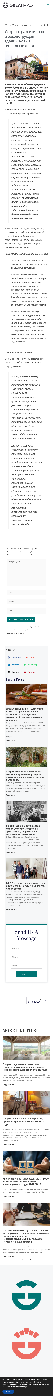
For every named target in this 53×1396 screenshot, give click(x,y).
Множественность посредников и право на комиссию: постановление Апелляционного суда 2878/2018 (26, 1181)
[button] (14, 658)
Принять (8, 1392)
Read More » (11, 741)
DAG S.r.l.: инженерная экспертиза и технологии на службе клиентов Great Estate (25, 885)
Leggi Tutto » (8, 1084)
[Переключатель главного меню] (47, 5)
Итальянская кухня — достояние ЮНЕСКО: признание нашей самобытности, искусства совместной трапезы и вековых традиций (24, 714)
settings (23, 1387)
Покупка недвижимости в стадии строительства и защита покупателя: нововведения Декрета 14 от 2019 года (25, 1067)
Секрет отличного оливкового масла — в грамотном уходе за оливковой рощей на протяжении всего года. (25, 776)
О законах (24, 25)
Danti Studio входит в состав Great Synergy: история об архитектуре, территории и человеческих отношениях (23, 830)
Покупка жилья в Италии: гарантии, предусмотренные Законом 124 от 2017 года (25, 1121)
